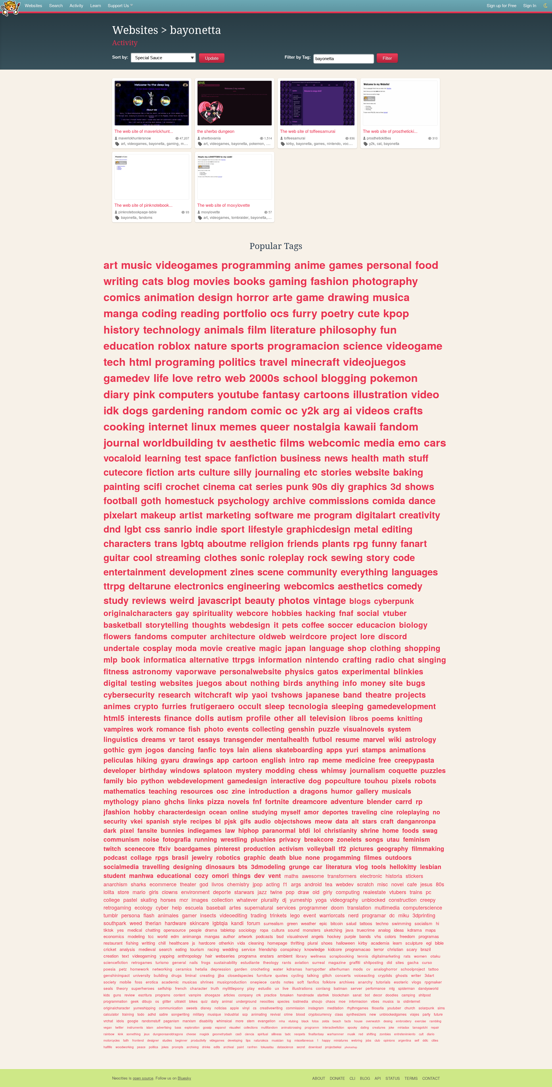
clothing (385, 647)
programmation (115, 1001)
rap (313, 760)
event (309, 915)
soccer (340, 624)
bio (132, 780)
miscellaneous (303, 1040)
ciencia (249, 1034)
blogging (344, 377)
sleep (275, 706)
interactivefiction (333, 1027)
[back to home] (10, 8)
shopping (422, 647)
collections (251, 1027)
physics (299, 671)
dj (284, 899)
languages (415, 571)
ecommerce (163, 884)
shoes (327, 943)
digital (115, 682)
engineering (253, 585)
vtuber (395, 612)
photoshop (351, 1047)
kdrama (414, 930)
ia (398, 1001)
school (300, 377)
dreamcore (309, 801)
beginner (181, 1040)
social (368, 612)
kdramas (294, 969)
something (133, 1034)
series (269, 486)
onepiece (258, 982)
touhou (376, 780)
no (436, 811)
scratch (365, 884)
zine (238, 791)
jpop (257, 884)
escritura (145, 994)
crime (288, 1014)
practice (270, 994)
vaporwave (196, 671)
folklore (329, 982)
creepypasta (414, 760)
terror (379, 949)
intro (297, 760)
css (152, 528)
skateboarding (299, 749)
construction (403, 899)
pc (428, 891)
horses (168, 899)
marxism (189, 1020)
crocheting (260, 969)
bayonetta (156, 143)
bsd (280, 936)
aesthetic (253, 442)
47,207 (184, 138)
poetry (337, 313)
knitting (410, 718)
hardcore (207, 943)
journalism (367, 770)
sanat (357, 994)
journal (121, 442)
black (305, 1021)
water (278, 969)
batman (340, 988)
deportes (335, 811)
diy (337, 486)
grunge (299, 866)
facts (347, 1021)
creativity (419, 514)
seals (108, 988)
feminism (416, 839)
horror (252, 297)
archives (346, 982)
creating (207, 975)
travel (273, 361)
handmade (305, 994)
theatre (378, 694)
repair (435, 1027)
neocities (267, 1001)
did (389, 962)
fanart (413, 543)
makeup (158, 514)
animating (259, 1014)
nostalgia (316, 426)
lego (295, 915)
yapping (167, 956)
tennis (362, 956)
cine (387, 811)
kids (106, 994)
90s (319, 486)
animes (117, 706)
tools (378, 866)
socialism (423, 923)
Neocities (120, 1078)
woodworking (125, 1047)
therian (153, 923)
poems (383, 718)
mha (282, 1021)
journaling (277, 472)
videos (373, 410)
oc (291, 410)
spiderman (406, 988)
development (198, 571)
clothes (220, 557)
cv (368, 969)
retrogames (141, 962)
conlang (323, 988)
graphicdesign (318, 528)
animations (407, 749)
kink (120, 1034)
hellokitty (403, 866)
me (303, 514)
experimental (366, 671)
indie (206, 528)
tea (328, 884)
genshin (301, 729)
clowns (170, 891)
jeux (147, 1034)
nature (210, 345)
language (326, 647)
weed (136, 923)
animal (227, 1001)
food (426, 264)
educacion (376, 624)
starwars (244, 891)
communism (121, 839)
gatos (327, 671)
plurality (270, 899)
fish (194, 729)
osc (222, 791)
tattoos (366, 923)
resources (197, 791)
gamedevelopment (401, 706)
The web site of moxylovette (223, 205)
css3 (238, 1034)
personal (389, 264)
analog (384, 930)
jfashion (116, 811)
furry (304, 313)
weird (182, 600)
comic (266, 410)
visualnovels (363, 729)
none (312, 857)
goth (151, 500)
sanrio (178, 528)
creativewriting (271, 1007)
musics (388, 1001)
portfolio (245, 313)
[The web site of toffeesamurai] (317, 103)
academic (170, 982)
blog (178, 280)
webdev (345, 884)
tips (248, 1040)
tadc (288, 1034)
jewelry (202, 857)
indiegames (205, 830)
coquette (402, 770)
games (319, 143)
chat (406, 659)
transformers (341, 875)
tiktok (108, 930)
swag (430, 830)
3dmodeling (268, 866)
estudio (264, 988)
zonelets (349, 839)
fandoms (145, 217)
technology (172, 329)
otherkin (226, 943)
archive (289, 500)
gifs (245, 821)
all (301, 717)
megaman (189, 143)
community (312, 571)
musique (214, 1014)
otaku (435, 956)
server (356, 988)
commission (295, 1007)
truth (215, 988)
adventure (347, 801)
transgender (243, 739)
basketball (122, 624)
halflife (107, 1047)
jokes (165, 1047)
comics (122, 297)
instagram (316, 1007)
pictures (361, 848)
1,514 (268, 138)
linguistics (120, 739)
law (230, 830)
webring (356, 1040)
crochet (183, 486)
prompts (177, 1047)
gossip (207, 1027)
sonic (252, 557)
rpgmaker (433, 982)
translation (359, 907)
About (318, 1078)
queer (275, 426)
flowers (117, 636)
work (145, 729)
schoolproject (413, 969)
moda (186, 647)
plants (336, 543)
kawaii (360, 426)
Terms (411, 1078)
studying (264, 811)
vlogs (416, 982)
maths (291, 875)
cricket (109, 949)
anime (309, 264)
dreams (153, 739)
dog (314, 780)
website (372, 472)
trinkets (278, 915)
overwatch (373, 1021)
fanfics (313, 982)
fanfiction (256, 457)
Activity (76, 5)
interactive (288, 780)
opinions (389, 1040)
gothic (113, 749)
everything (364, 571)
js (193, 943)
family (113, 780)
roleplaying (412, 811)
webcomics (309, 585)
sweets (191, 1007)
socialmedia (121, 866)
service (248, 949)
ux (277, 988)
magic (270, 647)
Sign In (529, 5)
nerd (353, 915)
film (257, 329)
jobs (368, 1040)
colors (390, 936)
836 (352, 138)
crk (258, 994)
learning (163, 457)
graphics (367, 486)
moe (342, 1001)
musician (277, 1040)
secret (301, 1047)
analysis (127, 949)
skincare (199, 923)
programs (162, 994)
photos (294, 600)
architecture (232, 636)
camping (408, 994)
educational (174, 875)
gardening (178, 410)
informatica (164, 659)
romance (170, 729)
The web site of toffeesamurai (307, 131)
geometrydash (222, 1034)
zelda (325, 1021)
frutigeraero (212, 706)
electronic (371, 875)
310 (435, 138)
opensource (175, 930)
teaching (163, 791)
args (296, 884)
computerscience (422, 907)
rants (286, 962)
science (363, 345)
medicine (360, 760)
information (280, 659)
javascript (219, 600)
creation (110, 956)
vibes (375, 1001)
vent (274, 875)
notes (289, 982)
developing (235, 1040)
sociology (247, 930)
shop (357, 647)
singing (432, 659)
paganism (171, 1020)
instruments (135, 1027)
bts (243, 866)
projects (410, 694)
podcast (115, 857)
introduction (269, 791)
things (241, 875)
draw (303, 891)
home (390, 830)
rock (317, 557)
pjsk (230, 821)
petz (123, 969)
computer (189, 636)
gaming (173, 143)
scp (245, 1014)
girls (153, 891)
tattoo (433, 969)
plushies (263, 839)
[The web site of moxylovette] (234, 176)
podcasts (264, 936)
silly (242, 472)
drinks (206, 1047)
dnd (112, 528)
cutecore (123, 472)
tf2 (342, 848)
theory (122, 988)
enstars (267, 956)
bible (439, 943)
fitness (116, 671)
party (426, 1014)
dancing (181, 749)
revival (275, 1014)
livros (218, 884)
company (245, 994)
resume (348, 739)
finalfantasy (316, 1034)
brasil (180, 857)
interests (144, 717)
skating (149, 899)
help (177, 907)
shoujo (317, 1001)
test (193, 457)
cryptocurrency (319, 1014)
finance (178, 717)
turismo (162, 962)
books (249, 280)
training (128, 1014)
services (286, 907)
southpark (114, 923)
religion (267, 543)
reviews (149, 600)
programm (312, 1027)
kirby (290, 143)
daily (214, 1001)
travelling (156, 866)
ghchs (174, 801)
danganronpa (416, 821)
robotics (228, 857)
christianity (340, 830)
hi (437, 923)
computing (348, 891)
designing (187, 866)
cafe (412, 884)
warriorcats (332, 915)
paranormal (279, 830)
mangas (212, 936)
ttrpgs (243, 659)
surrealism (273, 923)
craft (387, 821)
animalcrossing (291, 1027)
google (132, 1020)
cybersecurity (129, 694)
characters (127, 543)
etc (310, 472)
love (182, 377)
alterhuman (339, 969)
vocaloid (349, 143)
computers (186, 394)
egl (429, 943)
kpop (396, 313)
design (215, 297)
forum (253, 923)
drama (211, 930)
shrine (370, 830)
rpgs (161, 857)
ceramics (184, 969)
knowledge (314, 949)
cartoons (327, 394)
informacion (358, 1001)
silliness (276, 1034)
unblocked (373, 899)
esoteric (401, 982)
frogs (205, 962)
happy (326, 1040)
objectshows (292, 821)
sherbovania (211, 137)
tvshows (286, 694)
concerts (343, 975)
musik (351, 1034)
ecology (143, 907)
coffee (313, 624)
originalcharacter (116, 1007)
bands (365, 936)
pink (144, 394)
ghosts (402, 975)
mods (358, 969)
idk (111, 410)
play (251, 988)
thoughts (209, 624)
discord (392, 636)
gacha (413, 962)
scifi (152, 486)
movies (211, 280)
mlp (110, 659)
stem (250, 1020)
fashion (329, 280)
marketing (228, 514)
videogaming (144, 956)
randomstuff (151, 1020)
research (174, 694)
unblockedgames (393, 1014)
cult (421, 1034)
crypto (146, 706)
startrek (323, 994)
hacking (321, 612)
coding (159, 313)
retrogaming (117, 907)
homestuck (189, 500)
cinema (219, 486)
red (361, 1034)
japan (295, 647)
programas (429, 936)
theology (271, 962)
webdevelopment (196, 780)
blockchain (340, 994)
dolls (204, 717)
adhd (152, 1014)
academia (380, 943)
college (111, 899)
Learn (95, 5)
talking (313, 975)
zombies (385, 1034)
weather (308, 923)
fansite (147, 830)
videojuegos (374, 361)
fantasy (281, 394)
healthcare (179, 943)
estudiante (250, 962)
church (410, 1007)
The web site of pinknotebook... (143, 205)
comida (388, 500)
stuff (418, 457)
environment (195, 891)
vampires (118, 729)
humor (341, 791)
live (286, 988)
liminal (190, 975)
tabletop (228, 930)
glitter (166, 1001)
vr (172, 739)
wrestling (234, 839)
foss (138, 982)
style (180, 821)
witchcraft (213, 694)
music (136, 264)
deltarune (150, 585)
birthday (153, 770)
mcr (183, 899)
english (273, 760)
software (274, 514)
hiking (147, 760)
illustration (380, 394)
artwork (245, 936)
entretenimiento (404, 1034)
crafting (357, 659)
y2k (372, 143)
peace (141, 1047)
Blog (365, 1078)
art (123, 143)
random (227, 410)
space (218, 457)
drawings (198, 760)
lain (243, 749)
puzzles (433, 770)
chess (308, 770)
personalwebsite (250, 671)
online (239, 811)
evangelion (266, 1020)
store (123, 891)
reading (200, 313)
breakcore (319, 839)
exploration (192, 1027)
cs (254, 1007)
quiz (204, 1001)
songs (374, 839)
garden (240, 969)
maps (430, 930)
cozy (201, 875)
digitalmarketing (386, 956)
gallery (367, 791)
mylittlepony (233, 988)
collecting (268, 729)
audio (262, 821)
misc (382, 884)
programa (247, 956)
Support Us (118, 5)
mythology (121, 801)
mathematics (124, 791)
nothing (265, 682)
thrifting (297, 943)
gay (182, 612)
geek (135, 1001)
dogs (135, 410)
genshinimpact (116, 975)
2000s (264, 377)
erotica (152, 982)
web (235, 377)
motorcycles (111, 1040)
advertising (164, 1027)
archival (228, 1047)
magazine (337, 962)
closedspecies (240, 975)
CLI (352, 1078)
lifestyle (265, 528)
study (116, 600)
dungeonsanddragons (168, 1034)
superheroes (142, 988)
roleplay (286, 557)
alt (355, 821)
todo (140, 1014)
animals (224, 329)
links (196, 801)
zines (242, 571)
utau (393, 839)
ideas (399, 930)
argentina (404, 1040)
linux (203, 426)
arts (186, 472)
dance (422, 500)
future (438, 1014)
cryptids (385, 975)
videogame (414, 345)
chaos (330, 1001)
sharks (138, 884)
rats (407, 956)
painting (121, 486)
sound (293, 930)
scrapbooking (341, 956)
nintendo (334, 143)
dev (259, 875)
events (238, 729)
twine (276, 891)
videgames (217, 1040)
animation (169, 297)
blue (295, 857)
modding (280, 770)
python (152, 780)
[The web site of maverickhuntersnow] (151, 103)
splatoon (217, 770)
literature (293, 329)
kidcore (335, 949)
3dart (429, 975)
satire (163, 1014)
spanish (157, 821)
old (316, 891)
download (315, 1047)
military (198, 1014)
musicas (189, 982)
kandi (237, 923)
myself (290, 811)
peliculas (118, 760)
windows (185, 770)
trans (165, 543)
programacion (303, 345)
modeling (136, 936)
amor (311, 811)
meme (332, 760)
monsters (312, 930)
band (352, 694)
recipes (201, 821)
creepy (428, 899)
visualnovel (297, 936)
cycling (297, 975)
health (365, 457)
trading (259, 915)
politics (237, 361)
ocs (279, 313)
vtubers (397, 891)
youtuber (394, 1007)
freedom (407, 936)
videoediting (233, 915)
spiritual (263, 1034)
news (336, 457)
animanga (192, 936)
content (179, 994)
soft (300, 982)
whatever (247, 899)
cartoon (245, 760)
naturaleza (261, 1040)
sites (400, 962)
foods (410, 830)
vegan (107, 1027)
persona (130, 915)
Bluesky (184, 1078)
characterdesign (182, 811)
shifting (371, 1034)
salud (351, 923)
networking (162, 969)
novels (238, 801)
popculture (343, 780)
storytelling (167, 624)
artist (191, 514)
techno (382, 923)
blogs (360, 600)
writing (121, 280)
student (114, 875)
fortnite (277, 801)
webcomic (334, 442)
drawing (348, 297)
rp (419, 801)
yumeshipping (144, 1007)
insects (208, 915)
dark (109, 830)
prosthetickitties (379, 137)
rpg (360, 543)
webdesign (249, 624)
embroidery (403, 1021)
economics (113, 936)
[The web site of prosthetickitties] (400, 103)
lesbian (430, 866)
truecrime (366, 930)
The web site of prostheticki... (390, 131)
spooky (352, 1027)
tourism (197, 949)
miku (403, 915)
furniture (264, 975)
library (301, 956)
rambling (435, 1021)
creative (241, 647)
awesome (313, 875)
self (417, 1040)
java (349, 930)
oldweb (272, 636)
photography (385, 280)
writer (416, 975)
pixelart (120, 514)
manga (120, 313)
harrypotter (316, 969)
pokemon (256, 143)
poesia (109, 969)
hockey (334, 936)
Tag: (298, 57)
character (198, 988)
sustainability (225, 962)
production (259, 848)
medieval (147, 949)
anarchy (365, 982)
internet (168, 426)
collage (141, 857)
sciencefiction (115, 962)
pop (290, 891)
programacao (357, 949)
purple (350, 936)
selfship (165, 988)
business (300, 457)
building (161, 975)
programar (374, 915)
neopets (299, 1034)
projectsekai (333, 1047)
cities (435, 1040)
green (292, 923)
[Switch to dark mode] (546, 5)
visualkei (234, 1027)
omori (220, 875)
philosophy (348, 329)
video (425, 394)
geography (392, 848)
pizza (215, 801)
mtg (392, 988)
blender (379, 801)
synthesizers (356, 1014)
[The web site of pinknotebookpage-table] (151, 176)
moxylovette (210, 211)
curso (427, 962)
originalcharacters (137, 612)
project (343, 636)
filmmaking (428, 848)
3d (395, 486)
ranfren (252, 1047)
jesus (426, 884)
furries (174, 706)
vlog (361, 866)
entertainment (134, 571)
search (165, 949)
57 (270, 212)
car (317, 866)
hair (208, 956)
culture (214, 472)
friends (303, 543)
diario (430, 1034)
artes (235, 907)
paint (240, 1047)
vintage (329, 600)
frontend (138, 1040)
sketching (333, 930)
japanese (323, 694)
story (378, 557)
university (141, 975)
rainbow (108, 1034)
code (404, 557)
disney (206, 1007)
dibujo (147, 1001)
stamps (374, 749)
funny (384, 543)
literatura (339, 866)
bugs (415, 682)
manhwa (141, 875)
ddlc (425, 1040)
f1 (285, 884)
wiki (395, 739)
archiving (193, 1047)
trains (416, 891)
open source (143, 1078)
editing (397, 528)
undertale (121, 647)
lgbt (132, 528)
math (393, 457)
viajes (414, 1014)
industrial (232, 1014)
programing (185, 361)
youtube (238, 394)
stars (369, 821)
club (377, 1040)
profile (258, 717)
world (162, 936)
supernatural (258, 907)
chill (162, 943)
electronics (199, 585)
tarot (186, 739)
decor (377, 994)
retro (209, 377)
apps (334, 749)
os (157, 1001)
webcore (252, 612)
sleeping (347, 706)
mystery (249, 770)
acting (273, 884)
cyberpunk (394, 600)
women (420, 956)
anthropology (190, 956)
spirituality (213, 612)
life (161, 377)
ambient (284, 956)
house (358, 1021)
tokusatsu (267, 1047)
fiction (160, 472)
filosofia (378, 1007)
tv (221, 442)
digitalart (376, 514)
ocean (218, 811)
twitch (112, 848)
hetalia (201, 969)
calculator (111, 1014)
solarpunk (426, 1007)
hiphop (248, 830)
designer (153, 1040)
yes (120, 930)
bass (178, 1027)
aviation (302, 962)
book (130, 659)
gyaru (170, 760)
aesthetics (361, 585)
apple (234, 1007)
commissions (339, 500)
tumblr (110, 915)
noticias (220, 1007)
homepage (277, 943)
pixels (401, 780)
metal (366, 528)
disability (206, 1020)
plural (313, 943)
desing (388, 1021)
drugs (176, 975)
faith (126, 1040)
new (372, 1014)
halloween (345, 943)
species (283, 1001)
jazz (262, 891)
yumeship (301, 899)
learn (397, 943)
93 (187, 212)
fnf (257, 801)
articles (229, 994)
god (204, 884)
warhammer (335, 1034)
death (277, 857)
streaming (178, 557)
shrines (207, 982)
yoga (321, 899)
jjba (221, 975)
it (276, 624)
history (121, 329)
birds (293, 682)
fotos (315, 1021)
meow (323, 821)
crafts (408, 410)
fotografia (177, 839)
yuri (352, 749)
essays (209, 739)
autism (230, 717)
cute (369, 313)
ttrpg (114, 585)
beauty (260, 600)
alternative (209, 659)
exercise (420, 1021)
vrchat (108, 1020)
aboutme (226, 543)
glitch (327, 975)
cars (435, 442)
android (313, 884)
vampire (195, 994)
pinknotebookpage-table (137, 211)
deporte (222, 891)
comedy (404, 585)
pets (290, 624)
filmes (373, 857)
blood (300, 1014)
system (399, 729)
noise (151, 839)
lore (367, 636)
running (205, 839)
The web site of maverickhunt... (143, 131)
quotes (281, 975)
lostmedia (300, 1001)
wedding (230, 949)
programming (256, 264)
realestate (374, 891)
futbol (322, 739)
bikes (193, 1001)
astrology (420, 739)
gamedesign (247, 780)
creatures (378, 1027)
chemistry (238, 884)
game (310, 297)
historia (394, 875)
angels (317, 936)
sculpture (414, 943)
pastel (130, 899)
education (128, 345)
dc (392, 915)
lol (317, 830)
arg (331, 410)
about (236, 682)
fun (388, 329)
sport (233, 528)
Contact (431, 1078)
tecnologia (308, 706)
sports (247, 345)
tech (114, 361)
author (229, 936)
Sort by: (120, 57)
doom (337, 907)
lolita (108, 891)
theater (188, 884)
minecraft (315, 361)
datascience (285, 1047)
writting (148, 943)
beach (337, 1021)
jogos (154, 749)
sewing (347, 557)
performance (376, 988)
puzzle (329, 729)
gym (135, 749)
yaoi (260, 694)
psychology (243, 500)
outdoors (398, 857)
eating (181, 949)
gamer (189, 915)
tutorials (383, 982)
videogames (137, 143)
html (140, 361)
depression (221, 969)
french (181, 988)
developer (119, 770)
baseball (216, 907)
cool (142, 557)
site (396, 682)
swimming (401, 923)
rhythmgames (357, 1007)
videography (344, 899)
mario (139, 891)
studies (167, 1040)
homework (139, 969)
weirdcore (308, 636)
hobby (144, 811)
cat (379, 143)
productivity (198, 1040)
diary (116, 394)
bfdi (304, 830)
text (125, 956)
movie (211, 647)
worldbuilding (178, 442)
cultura (278, 930)
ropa (264, 930)
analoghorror (385, 969)
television (328, 717)
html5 (113, 717)
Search (56, 5)
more (239, 1020)
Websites (33, 5)
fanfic (207, 749)
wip (241, 694)
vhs (377, 936)
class (339, 1014)
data (342, 821)
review (129, 994)
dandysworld (428, 988)
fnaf (346, 612)
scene (270, 571)
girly (327, 891)
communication (171, 1007)
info (349, 682)
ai (347, 410)
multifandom (269, 1027)
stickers (414, 875)
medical (134, 930)
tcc (151, 936)
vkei (137, 821)
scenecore (139, 848)
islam (149, 1027)
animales (168, 915)
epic (323, 923)
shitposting (373, 962)
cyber (162, 907)
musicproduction (232, 982)
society (109, 982)
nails (193, 962)
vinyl (246, 1007)
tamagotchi (420, 1027)
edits (217, 1047)
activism (291, 848)
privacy (290, 839)
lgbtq (192, 543)
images (199, 899)
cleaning (256, 943)
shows (419, 486)
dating (365, 1027)
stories (336, 472)
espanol (220, 1027)
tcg (289, 1040)
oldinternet (411, 1001)
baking (408, 472)
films (292, 442)
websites (176, 682)
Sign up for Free (501, 5)
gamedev (126, 377)
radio (385, 659)
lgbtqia (220, 923)
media (379, 442)
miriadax (403, 1027)
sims (441, 1007)
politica (153, 1047)
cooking (124, 426)
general (179, 962)
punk (297, 486)
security (115, 821)
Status (393, 1078)
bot (367, 994)
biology (413, 624)
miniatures (341, 1040)
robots (425, 780)
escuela (194, 907)
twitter (119, 1027)
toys (227, 749)
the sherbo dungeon (215, 131)
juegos (209, 682)
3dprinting (424, 915)
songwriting (180, 1014)
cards (275, 982)
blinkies (408, 671)
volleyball (321, 848)
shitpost (425, 994)
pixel (127, 830)
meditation (335, 1007)
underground (246, 1001)
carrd (403, 801)
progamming (342, 857)
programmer (313, 907)
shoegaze (212, 994)
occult (249, 706)
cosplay (157, 647)
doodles (392, 994)
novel (397, 884)
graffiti (354, 962)
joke (391, 1027)
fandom (398, 426)
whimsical (224, 1020)
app (223, 760)
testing (143, 682)
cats (153, 280)
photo (214, 729)
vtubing (293, 1021)
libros (358, 718)
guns (117, 994)
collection (222, 899)
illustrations (302, 988)
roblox (174, 345)
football (120, 500)
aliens (262, 749)
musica (391, 297)
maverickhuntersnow (134, 137)
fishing (132, 943)
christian (395, 949)
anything (322, 682)
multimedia (387, 907)
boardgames (192, 848)
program (333, 514)
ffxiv (164, 848)
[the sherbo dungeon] (234, 103)
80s (440, 884)
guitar (116, 557)
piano (151, 801)
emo (409, 442)
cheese (191, 1034)
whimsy (333, 770)
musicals (396, 791)
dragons (313, 791)
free (385, 760)
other (284, 717)
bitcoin (337, 923)
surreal (318, 962)
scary (412, 949)
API (378, 1078)
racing (213, 949)
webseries (225, 956)
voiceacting (364, 975)
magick (204, 1034)
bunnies (172, 830)
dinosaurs (220, 866)
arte (283, 297)
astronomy (152, 671)
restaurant (112, 943)
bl (218, 821)
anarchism (115, 884)
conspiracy (290, 949)
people (195, 930)
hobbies (287, 612)
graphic (255, 857)
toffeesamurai (294, 137)
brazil (426, 949)
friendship (268, 949)
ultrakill (180, 1001)
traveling (364, 811)
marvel (374, 739)
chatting (152, 930)
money (373, 682)
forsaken (287, 994)
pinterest (227, 848)
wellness (318, 956)
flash (148, 915)
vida (241, 943)
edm (175, 936)
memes (238, 426)
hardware (175, 923)
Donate (337, 1078)
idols (120, 1020)
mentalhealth (288, 739)
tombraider (239, 217)
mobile (125, 982)
